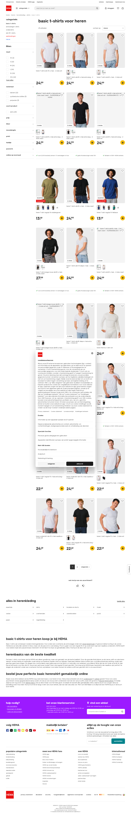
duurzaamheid (82, 759)
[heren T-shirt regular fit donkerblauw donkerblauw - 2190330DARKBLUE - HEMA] (43, 207)
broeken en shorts (73, 607)
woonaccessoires (11, 765)
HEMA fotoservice (48, 770)
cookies (88, 794)
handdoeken (10, 768)
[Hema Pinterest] (26, 730)
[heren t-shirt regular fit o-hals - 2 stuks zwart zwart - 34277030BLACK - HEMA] (104, 478)
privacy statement (27, 794)
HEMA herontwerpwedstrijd (51, 768)
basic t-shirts (11, 23)
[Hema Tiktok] (30, 730)
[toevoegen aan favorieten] (62, 35)
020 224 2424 (51, 706)
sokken (97, 679)
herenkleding (21, 15)
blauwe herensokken (106, 681)
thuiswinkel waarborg (114, 794)
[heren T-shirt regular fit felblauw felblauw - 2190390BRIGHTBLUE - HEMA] (48, 207)
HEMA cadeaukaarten (49, 773)
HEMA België (116, 754)
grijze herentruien (88, 644)
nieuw (8, 39)
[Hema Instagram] (19, 730)
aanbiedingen (11, 36)
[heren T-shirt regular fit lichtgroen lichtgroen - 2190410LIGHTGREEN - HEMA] (114, 207)
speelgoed (9, 773)
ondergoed (88, 679)
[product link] (50, 50)
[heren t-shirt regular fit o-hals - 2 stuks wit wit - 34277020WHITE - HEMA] (99, 478)
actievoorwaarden (83, 773)
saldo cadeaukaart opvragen (87, 776)
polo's (99, 613)
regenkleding (40, 620)
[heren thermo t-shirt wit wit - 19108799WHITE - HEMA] (99, 343)
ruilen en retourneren (14, 712)
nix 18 (96, 794)
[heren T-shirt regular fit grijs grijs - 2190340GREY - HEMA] (53, 207)
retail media (81, 781)
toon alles (9, 80)
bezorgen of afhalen (14, 709)
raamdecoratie (10, 770)
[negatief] (83, 585)
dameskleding (10, 754)
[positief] (77, 585)
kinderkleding (10, 757)
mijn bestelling (12, 706)
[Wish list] (118, 8)
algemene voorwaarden (75, 794)
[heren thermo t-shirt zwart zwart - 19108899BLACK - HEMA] (104, 343)
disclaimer (39, 794)
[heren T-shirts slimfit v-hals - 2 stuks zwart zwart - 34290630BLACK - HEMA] (104, 72)
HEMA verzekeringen (49, 778)
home (8, 15)
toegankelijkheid (59, 794)
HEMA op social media (49, 765)
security (48, 794)
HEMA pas (45, 757)
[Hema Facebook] (7, 730)
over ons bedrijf (83, 754)
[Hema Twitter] (11, 730)
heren (13, 15)
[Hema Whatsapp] (15, 730)
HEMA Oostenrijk (117, 762)
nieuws (44, 784)
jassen (8, 620)
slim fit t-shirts (10, 33)
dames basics (30, 683)
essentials (9, 607)
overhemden (40, 613)
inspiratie (45, 781)
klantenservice (82, 770)
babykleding (10, 759)
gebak (8, 776)
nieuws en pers (82, 762)
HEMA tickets (46, 776)
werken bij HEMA (83, 757)
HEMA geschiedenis (84, 765)
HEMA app (45, 754)
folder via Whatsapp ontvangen (52, 762)
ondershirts (10, 30)
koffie (7, 778)
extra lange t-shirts (12, 27)
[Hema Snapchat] (23, 730)
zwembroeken (71, 613)
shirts (28, 15)
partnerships (82, 778)
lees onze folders (48, 759)
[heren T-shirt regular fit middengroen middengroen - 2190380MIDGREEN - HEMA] (38, 207)
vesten (8, 613)
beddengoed (10, 762)
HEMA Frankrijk (116, 759)
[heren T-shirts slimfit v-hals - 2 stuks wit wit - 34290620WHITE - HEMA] (99, 72)
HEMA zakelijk (82, 768)
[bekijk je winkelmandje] (122, 8)
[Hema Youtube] (34, 730)
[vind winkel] (122, 711)
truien (99, 607)
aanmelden (118, 741)
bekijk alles (121, 601)
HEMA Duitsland (117, 757)
